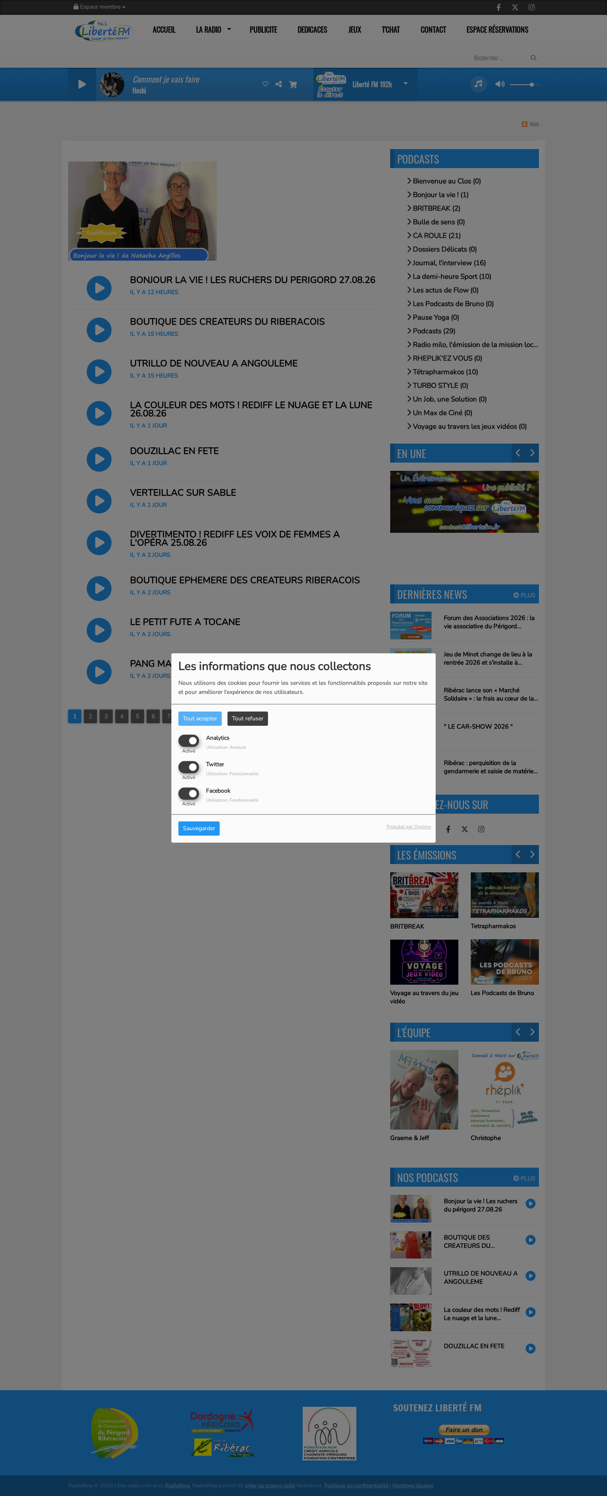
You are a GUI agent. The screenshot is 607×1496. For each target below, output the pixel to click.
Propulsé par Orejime (408, 827)
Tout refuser (247, 718)
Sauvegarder (199, 829)
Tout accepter (200, 718)
